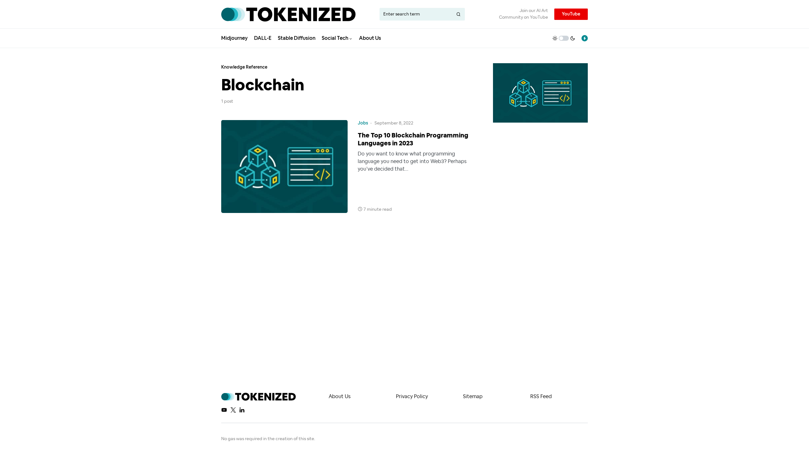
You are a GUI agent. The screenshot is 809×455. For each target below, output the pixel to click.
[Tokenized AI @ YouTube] (224, 410)
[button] (563, 38)
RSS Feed (541, 396)
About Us (339, 396)
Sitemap (473, 396)
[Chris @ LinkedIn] (242, 410)
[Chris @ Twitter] (233, 410)
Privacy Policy (412, 396)
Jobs (363, 123)
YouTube (571, 14)
